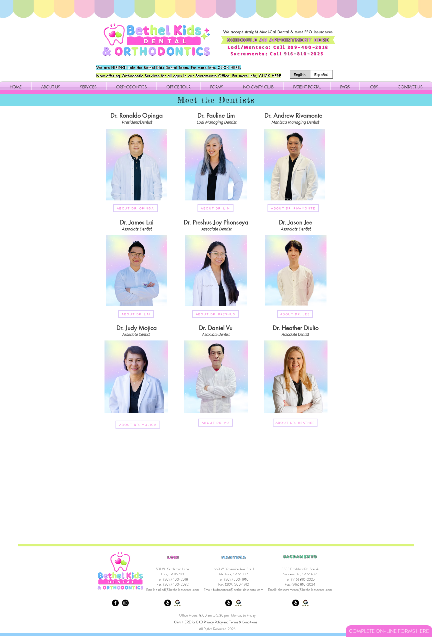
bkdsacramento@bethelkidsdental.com (305, 589)
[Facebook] (115, 603)
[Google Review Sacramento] (305, 603)
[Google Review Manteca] (238, 603)
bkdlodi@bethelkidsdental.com (177, 589)
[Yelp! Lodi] (167, 603)
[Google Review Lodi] (177, 603)
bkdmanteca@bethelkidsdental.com (238, 589)
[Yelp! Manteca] (228, 603)
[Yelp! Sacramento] (295, 603)
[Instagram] (125, 603)
